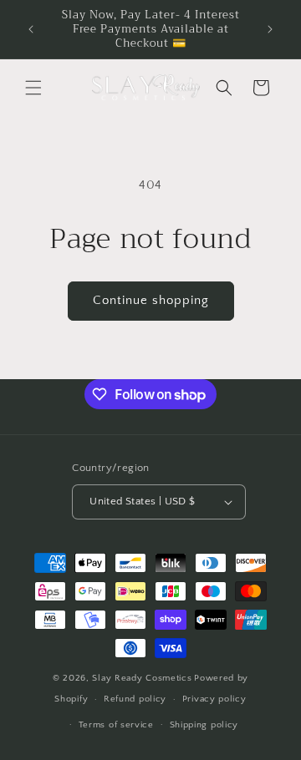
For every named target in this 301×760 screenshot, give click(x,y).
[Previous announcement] (31, 29)
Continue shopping (151, 300)
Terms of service (116, 725)
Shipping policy (204, 725)
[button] (33, 87)
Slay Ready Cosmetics (141, 678)
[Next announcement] (270, 29)
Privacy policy (214, 699)
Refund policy (135, 699)
